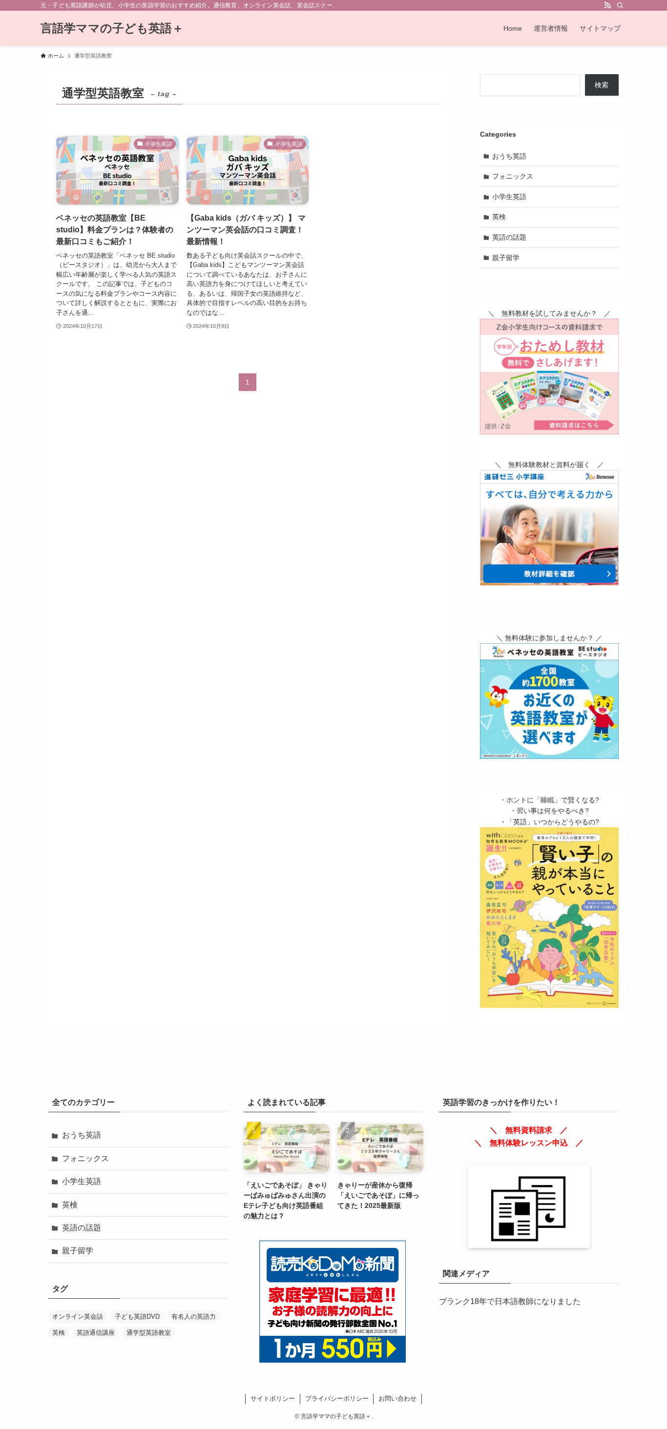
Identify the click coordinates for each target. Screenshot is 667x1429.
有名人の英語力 (193, 1316)
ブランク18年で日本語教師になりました (510, 1301)
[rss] (607, 5)
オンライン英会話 (77, 1316)
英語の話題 (509, 237)
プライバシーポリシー (337, 1398)
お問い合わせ (397, 1398)
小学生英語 (509, 197)
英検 (499, 217)
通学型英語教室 (148, 1332)
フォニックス (512, 176)
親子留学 (506, 258)
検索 (601, 85)
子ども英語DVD (137, 1316)
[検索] (620, 5)
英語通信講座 (96, 1332)
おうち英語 (509, 156)
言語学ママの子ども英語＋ (112, 28)
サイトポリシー (272, 1398)
